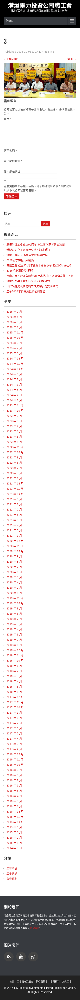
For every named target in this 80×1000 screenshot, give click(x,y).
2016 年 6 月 (14, 785)
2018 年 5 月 (14, 676)
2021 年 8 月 (14, 504)
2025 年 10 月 (14, 337)
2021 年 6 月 (14, 514)
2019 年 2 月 (14, 639)
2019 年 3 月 (14, 634)
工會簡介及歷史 (25, 981)
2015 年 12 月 (14, 811)
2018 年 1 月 (14, 691)
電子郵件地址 (13, 161)
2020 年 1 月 (14, 592)
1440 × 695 (42, 51)
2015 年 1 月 (14, 842)
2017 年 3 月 (14, 743)
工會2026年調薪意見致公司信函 (25, 291)
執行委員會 (42, 981)
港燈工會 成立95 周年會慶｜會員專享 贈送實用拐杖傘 (39, 265)
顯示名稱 (10, 150)
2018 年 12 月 (14, 650)
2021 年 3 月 (14, 530)
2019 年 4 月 (14, 629)
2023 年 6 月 (14, 431)
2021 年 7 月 (14, 509)
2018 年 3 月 (14, 686)
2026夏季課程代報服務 (20, 260)
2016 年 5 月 (14, 790)
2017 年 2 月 (14, 749)
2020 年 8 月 (14, 561)
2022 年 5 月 (14, 473)
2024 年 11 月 (14, 363)
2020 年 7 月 (14, 566)
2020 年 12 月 (14, 540)
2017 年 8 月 (14, 717)
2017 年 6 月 (14, 728)
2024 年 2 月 (14, 395)
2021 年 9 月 (14, 499)
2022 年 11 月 (14, 447)
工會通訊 (11, 873)
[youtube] (21, 956)
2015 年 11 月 (14, 816)
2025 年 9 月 (14, 342)
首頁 (12, 981)
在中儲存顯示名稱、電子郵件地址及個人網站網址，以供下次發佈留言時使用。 (39, 188)
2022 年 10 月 (14, 452)
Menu (9, 20)
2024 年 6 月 (14, 384)
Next (71, 58)
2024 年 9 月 (14, 374)
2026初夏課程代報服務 (20, 270)
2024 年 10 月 (14, 368)
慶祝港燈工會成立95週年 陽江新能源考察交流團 (35, 244)
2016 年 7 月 (14, 780)
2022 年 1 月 (14, 478)
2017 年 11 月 (14, 702)
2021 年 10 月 (14, 493)
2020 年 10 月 (14, 551)
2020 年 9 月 (14, 556)
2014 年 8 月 (14, 848)
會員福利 (11, 878)
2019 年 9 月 (14, 608)
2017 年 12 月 (14, 697)
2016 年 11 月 (14, 759)
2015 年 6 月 (14, 832)
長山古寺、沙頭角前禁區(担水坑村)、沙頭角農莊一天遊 (40, 275)
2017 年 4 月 (14, 738)
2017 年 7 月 (14, 723)
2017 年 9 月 (14, 712)
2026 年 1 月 (14, 327)
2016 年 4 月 (14, 795)
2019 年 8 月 (14, 613)
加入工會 (67, 981)
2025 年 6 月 (14, 353)
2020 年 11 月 (14, 546)
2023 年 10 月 (14, 410)
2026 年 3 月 (14, 322)
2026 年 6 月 (14, 316)
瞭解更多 (34, 928)
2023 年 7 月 (14, 426)
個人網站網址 (12, 171)
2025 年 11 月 (14, 332)
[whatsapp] (33, 956)
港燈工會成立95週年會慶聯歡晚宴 (27, 255)
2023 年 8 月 (14, 421)
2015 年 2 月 (14, 837)
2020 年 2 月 (14, 587)
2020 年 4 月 (14, 582)
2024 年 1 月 (14, 400)
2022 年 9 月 (14, 457)
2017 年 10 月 (14, 707)
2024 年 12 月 (14, 358)
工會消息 (11, 868)
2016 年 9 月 (14, 769)
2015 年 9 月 (14, 827)
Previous (11, 58)
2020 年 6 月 (14, 572)
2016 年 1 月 (14, 806)
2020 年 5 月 (14, 577)
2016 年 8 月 (14, 775)
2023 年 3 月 (14, 436)
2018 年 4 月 (14, 681)
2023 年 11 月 (14, 405)
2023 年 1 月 (14, 441)
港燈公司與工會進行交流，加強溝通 (28, 249)
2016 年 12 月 (14, 754)
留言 (7, 118)
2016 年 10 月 (14, 764)
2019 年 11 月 (14, 598)
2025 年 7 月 (14, 348)
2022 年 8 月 (14, 462)
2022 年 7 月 (14, 467)
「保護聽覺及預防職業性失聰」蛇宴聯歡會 (32, 286)
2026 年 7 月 (14, 311)
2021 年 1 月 (14, 535)
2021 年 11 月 (14, 488)
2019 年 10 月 (14, 603)
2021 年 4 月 (14, 525)
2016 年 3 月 (14, 801)
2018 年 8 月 (14, 665)
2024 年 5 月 (14, 389)
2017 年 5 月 (14, 733)
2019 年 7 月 (14, 618)
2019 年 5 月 (14, 624)
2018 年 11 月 (14, 655)
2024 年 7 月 (14, 379)
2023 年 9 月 (14, 415)
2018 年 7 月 (14, 671)
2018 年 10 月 (14, 660)
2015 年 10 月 (14, 822)
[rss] (9, 956)
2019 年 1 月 (14, 644)
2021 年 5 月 (14, 520)
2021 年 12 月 (14, 483)
